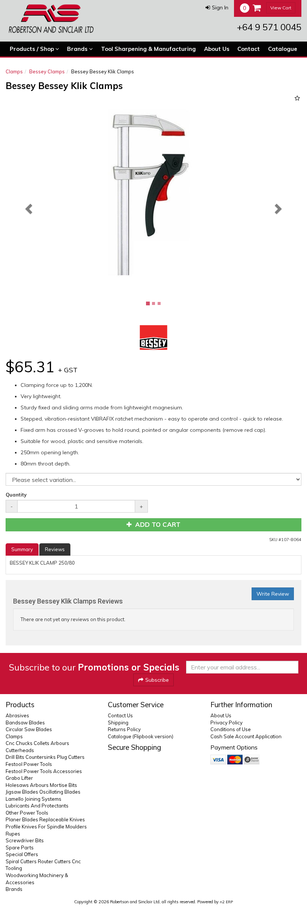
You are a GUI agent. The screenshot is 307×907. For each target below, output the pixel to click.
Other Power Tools (27, 813)
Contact (248, 48)
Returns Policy (124, 729)
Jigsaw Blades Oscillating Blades (43, 792)
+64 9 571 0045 (269, 27)
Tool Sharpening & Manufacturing (148, 48)
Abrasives (17, 715)
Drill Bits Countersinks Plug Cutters (45, 757)
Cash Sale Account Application (246, 736)
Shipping (118, 723)
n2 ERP (226, 902)
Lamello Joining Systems (33, 799)
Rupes (13, 834)
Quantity (16, 495)
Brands (78, 48)
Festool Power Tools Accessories (44, 771)
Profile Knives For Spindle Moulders (46, 827)
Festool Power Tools (29, 764)
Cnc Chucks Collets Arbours (37, 743)
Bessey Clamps (47, 71)
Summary (22, 549)
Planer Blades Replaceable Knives (45, 819)
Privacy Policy (226, 723)
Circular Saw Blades (29, 729)
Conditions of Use (230, 729)
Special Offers (22, 854)
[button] (217, 7)
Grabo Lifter (19, 778)
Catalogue (282, 48)
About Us (217, 48)
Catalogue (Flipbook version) (140, 736)
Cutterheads (20, 750)
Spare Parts (20, 847)
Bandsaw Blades (25, 723)
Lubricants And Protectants (37, 806)
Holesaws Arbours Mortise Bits (41, 785)
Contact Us (120, 715)
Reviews (55, 549)
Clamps (14, 71)
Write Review (272, 593)
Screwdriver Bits (25, 840)
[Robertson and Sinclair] (51, 18)
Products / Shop (32, 48)
